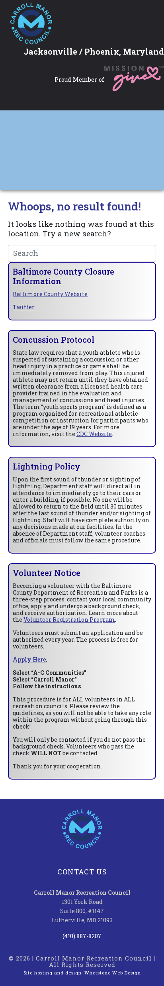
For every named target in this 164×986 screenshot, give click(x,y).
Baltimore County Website (50, 294)
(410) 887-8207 (82, 936)
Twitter (24, 307)
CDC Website (94, 434)
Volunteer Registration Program (69, 619)
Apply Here (29, 659)
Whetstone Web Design (112, 973)
